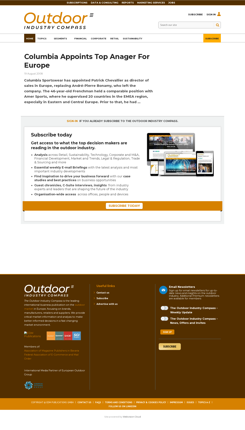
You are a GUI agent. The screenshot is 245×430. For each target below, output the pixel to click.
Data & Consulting (104, 2)
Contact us (102, 292)
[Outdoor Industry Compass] (59, 28)
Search (217, 25)
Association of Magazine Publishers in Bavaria (51, 350)
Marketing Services (151, 2)
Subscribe (195, 14)
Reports (128, 2)
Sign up (167, 332)
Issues (190, 402)
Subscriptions (77, 2)
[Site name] (49, 297)
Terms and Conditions (118, 402)
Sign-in (72, 121)
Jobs (171, 2)
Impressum (176, 402)
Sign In (211, 14)
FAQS (98, 402)
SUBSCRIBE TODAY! (124, 206)
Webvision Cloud (132, 417)
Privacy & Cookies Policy (151, 402)
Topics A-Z (204, 402)
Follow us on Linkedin (122, 406)
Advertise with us (107, 304)
